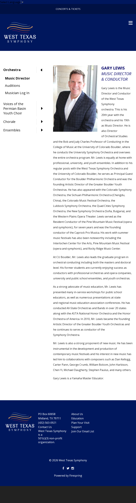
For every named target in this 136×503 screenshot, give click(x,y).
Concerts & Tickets (68, 8)
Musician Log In (17, 93)
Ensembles (11, 130)
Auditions (12, 85)
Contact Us (45, 427)
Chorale (9, 121)
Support (76, 427)
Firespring (75, 475)
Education (77, 418)
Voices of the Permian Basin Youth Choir (14, 108)
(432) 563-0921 (47, 423)
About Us (77, 414)
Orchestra (12, 70)
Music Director (17, 78)
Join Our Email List (82, 431)
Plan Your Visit (80, 423)
